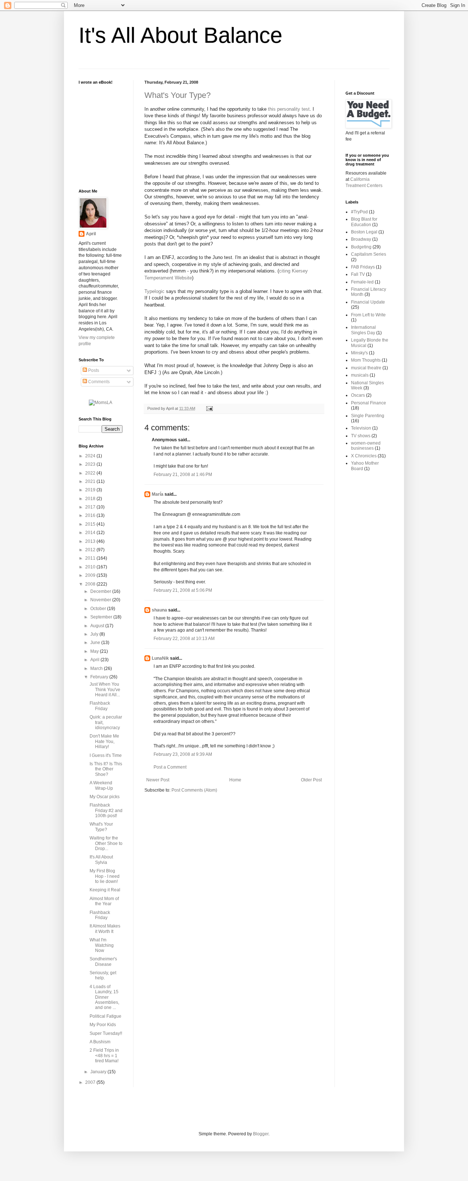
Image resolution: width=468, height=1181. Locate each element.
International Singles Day (363, 330)
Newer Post (157, 779)
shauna (159, 610)
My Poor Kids (103, 1024)
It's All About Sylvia (101, 859)
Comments (98, 381)
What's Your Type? (177, 95)
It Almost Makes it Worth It (105, 928)
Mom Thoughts (366, 360)
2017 (91, 507)
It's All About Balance (180, 35)
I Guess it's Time (106, 755)
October (98, 608)
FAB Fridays (363, 267)
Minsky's (359, 352)
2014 (91, 532)
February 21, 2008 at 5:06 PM (183, 590)
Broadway (361, 239)
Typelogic (154, 291)
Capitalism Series (368, 254)
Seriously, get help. (103, 975)
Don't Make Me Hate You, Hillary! (104, 741)
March (97, 668)
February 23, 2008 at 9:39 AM (183, 754)
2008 (91, 584)
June (95, 642)
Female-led (362, 282)
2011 (91, 558)
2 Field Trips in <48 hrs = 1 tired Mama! (104, 1055)
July (94, 634)
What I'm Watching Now (102, 945)
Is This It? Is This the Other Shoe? (106, 769)
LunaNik (160, 658)
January (98, 1071)
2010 (91, 566)
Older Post (311, 779)
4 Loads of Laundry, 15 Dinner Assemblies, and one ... (104, 997)
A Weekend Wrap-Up (101, 785)
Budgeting (361, 246)
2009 (91, 575)
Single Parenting (367, 415)
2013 (91, 541)
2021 (91, 481)
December (101, 591)
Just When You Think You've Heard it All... (105, 689)
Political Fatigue (105, 1016)
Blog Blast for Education (364, 222)
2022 (91, 473)
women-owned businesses (366, 446)
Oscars (358, 395)
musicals (360, 375)
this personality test (289, 109)
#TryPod (359, 211)
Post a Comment (170, 767)
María (157, 494)
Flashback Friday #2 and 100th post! (106, 810)
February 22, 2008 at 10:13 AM (184, 638)
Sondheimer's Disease (103, 961)
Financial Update (368, 302)
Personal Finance (368, 402)
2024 (91, 455)
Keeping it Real (105, 889)
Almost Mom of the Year (104, 901)
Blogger (260, 1133)
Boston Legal (364, 232)
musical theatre (366, 367)
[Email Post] (208, 408)
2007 (91, 1082)
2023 (91, 464)
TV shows (360, 435)
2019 (91, 489)
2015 (91, 524)
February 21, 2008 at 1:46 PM (183, 474)
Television (361, 428)
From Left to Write (368, 314)
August (97, 625)
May (95, 651)
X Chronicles (364, 455)
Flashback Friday (100, 706)
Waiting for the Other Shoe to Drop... (106, 843)
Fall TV (358, 274)
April (91, 233)
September (101, 617)
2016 (91, 515)
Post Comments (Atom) (194, 790)
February (99, 676)
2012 (91, 549)
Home (235, 779)
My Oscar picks (105, 796)
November (101, 599)
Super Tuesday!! (106, 1033)
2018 (91, 498)
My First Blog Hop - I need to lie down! (105, 876)
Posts (93, 370)
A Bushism (100, 1041)
